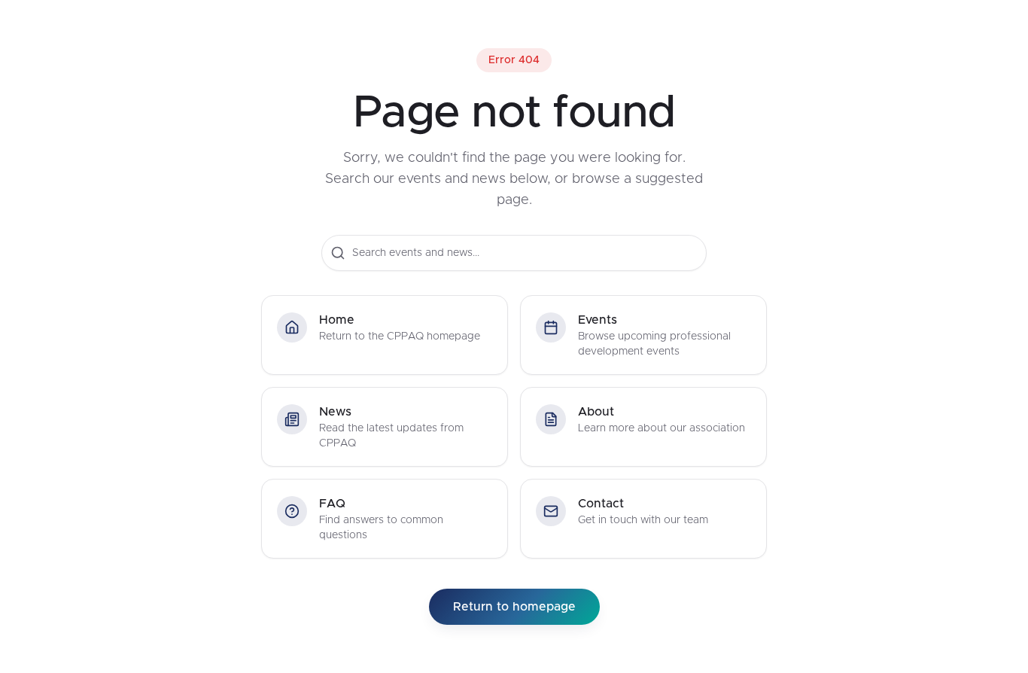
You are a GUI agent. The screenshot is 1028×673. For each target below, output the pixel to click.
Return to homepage (514, 607)
